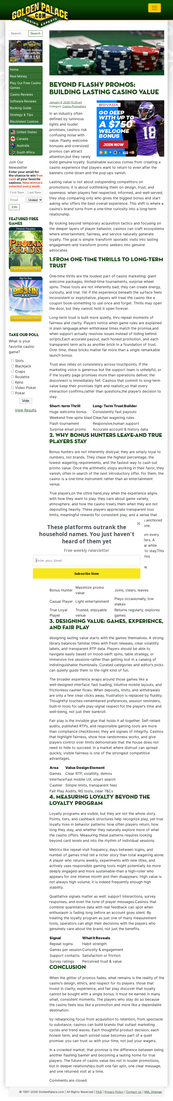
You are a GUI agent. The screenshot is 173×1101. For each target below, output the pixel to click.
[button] (87, 534)
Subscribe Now (86, 573)
